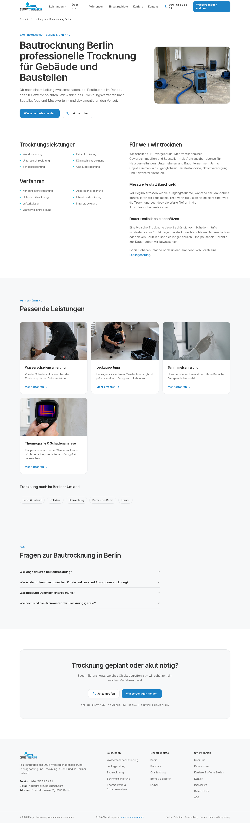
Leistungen (56, 6)
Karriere (138, 6)
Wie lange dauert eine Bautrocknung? (46, 572)
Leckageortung (139, 255)
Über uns (75, 6)
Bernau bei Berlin (102, 500)
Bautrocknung (115, 772)
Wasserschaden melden (206, 6)
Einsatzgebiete (118, 6)
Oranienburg (76, 500)
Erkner (125, 500)
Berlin (153, 760)
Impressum (200, 784)
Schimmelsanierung (118, 778)
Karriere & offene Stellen (209, 772)
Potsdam (55, 500)
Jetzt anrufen (80, 113)
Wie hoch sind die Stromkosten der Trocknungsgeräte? (58, 603)
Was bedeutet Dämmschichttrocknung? (47, 593)
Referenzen (96, 6)
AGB (196, 797)
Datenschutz (201, 791)
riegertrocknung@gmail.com (46, 785)
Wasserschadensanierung (122, 760)
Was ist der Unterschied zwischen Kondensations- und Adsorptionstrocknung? (74, 582)
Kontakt (153, 6)
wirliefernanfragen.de (132, 817)
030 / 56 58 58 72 (178, 6)
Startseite (25, 19)
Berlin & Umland (32, 500)
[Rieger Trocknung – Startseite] (31, 6)
